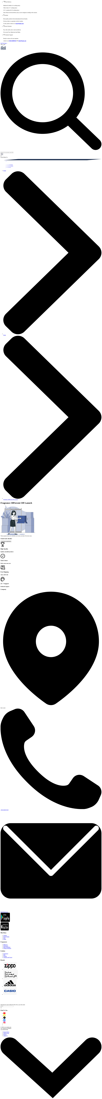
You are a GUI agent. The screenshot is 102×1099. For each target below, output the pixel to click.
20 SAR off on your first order (18, 1004)
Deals (4, 335)
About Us (5, 1035)
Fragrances (5, 945)
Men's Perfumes (6, 947)
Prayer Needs (6, 936)
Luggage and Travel (7, 957)
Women (5, 956)
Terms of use (6, 1033)
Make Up (5, 944)
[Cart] (2, 154)
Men (4, 954)
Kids (4, 938)
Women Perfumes (7, 948)
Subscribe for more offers (6, 1004)
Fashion (5, 935)
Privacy (5, 1034)
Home (4, 170)
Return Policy (6, 1032)
